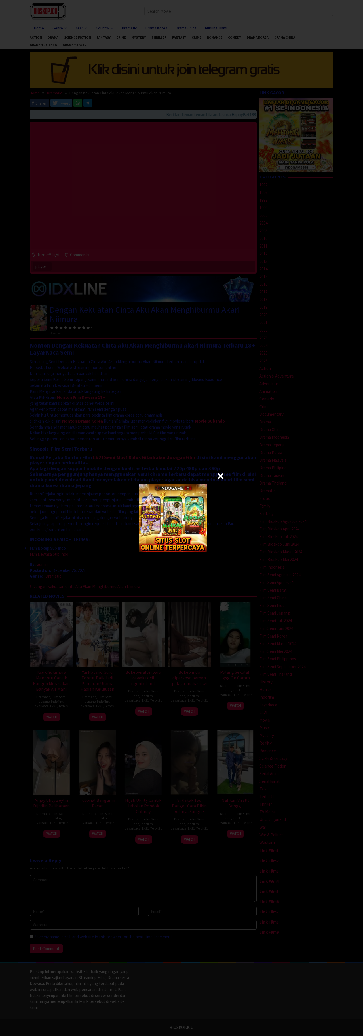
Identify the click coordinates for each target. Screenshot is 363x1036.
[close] (220, 476)
